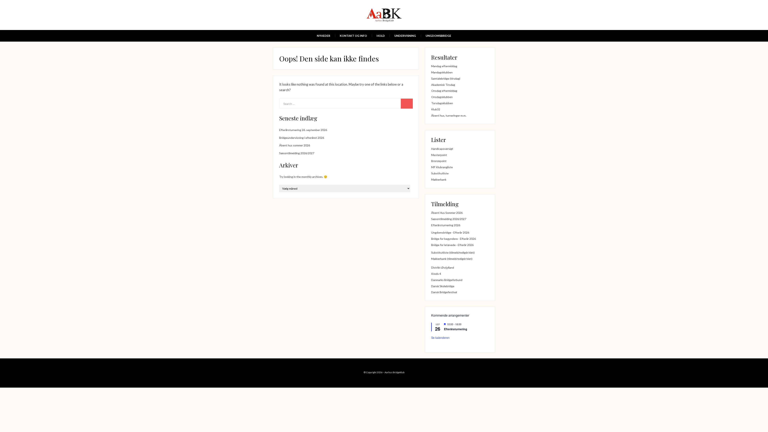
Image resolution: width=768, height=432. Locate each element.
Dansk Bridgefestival (444, 292)
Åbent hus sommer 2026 (294, 145)
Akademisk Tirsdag (443, 84)
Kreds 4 (436, 273)
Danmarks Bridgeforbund (446, 280)
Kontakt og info (353, 35)
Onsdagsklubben (442, 97)
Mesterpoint (439, 155)
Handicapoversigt (442, 148)
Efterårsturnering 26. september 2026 (303, 130)
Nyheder (323, 35)
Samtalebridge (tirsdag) (445, 78)
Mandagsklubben (442, 72)
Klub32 (435, 109)
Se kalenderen (440, 338)
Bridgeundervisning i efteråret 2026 (301, 137)
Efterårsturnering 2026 (445, 225)
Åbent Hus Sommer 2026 (447, 212)
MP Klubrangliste (442, 167)
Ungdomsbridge (438, 35)
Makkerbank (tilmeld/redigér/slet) (451, 258)
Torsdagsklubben (442, 103)
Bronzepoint (439, 161)
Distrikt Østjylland (442, 267)
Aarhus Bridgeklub (394, 372)
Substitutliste (440, 173)
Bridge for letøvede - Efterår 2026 (452, 245)
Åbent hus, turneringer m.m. (448, 115)
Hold (381, 35)
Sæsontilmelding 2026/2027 (296, 153)
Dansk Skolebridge (442, 286)
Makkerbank (438, 179)
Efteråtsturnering (455, 329)
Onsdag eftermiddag (444, 90)
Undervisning (405, 35)
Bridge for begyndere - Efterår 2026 (453, 238)
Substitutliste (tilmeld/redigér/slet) (453, 252)
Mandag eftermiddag (444, 66)
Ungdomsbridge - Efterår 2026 (450, 232)
